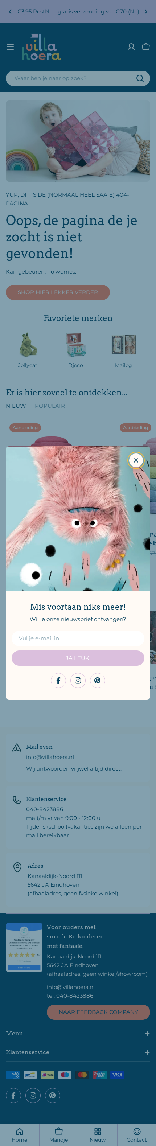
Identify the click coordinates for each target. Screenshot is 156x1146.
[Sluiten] (136, 460)
